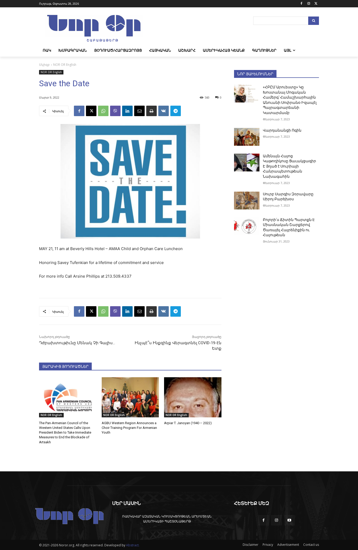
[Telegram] (175, 111)
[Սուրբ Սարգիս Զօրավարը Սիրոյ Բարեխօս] (246, 200)
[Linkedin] (127, 111)
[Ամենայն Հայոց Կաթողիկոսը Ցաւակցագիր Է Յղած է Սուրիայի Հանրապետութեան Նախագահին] (246, 162)
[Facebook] (302, 4)
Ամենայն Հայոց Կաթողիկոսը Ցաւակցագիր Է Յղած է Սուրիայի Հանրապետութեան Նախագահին (289, 166)
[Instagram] (309, 4)
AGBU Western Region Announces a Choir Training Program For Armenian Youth (129, 427)
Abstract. (132, 545)
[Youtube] (289, 520)
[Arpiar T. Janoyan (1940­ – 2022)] (192, 397)
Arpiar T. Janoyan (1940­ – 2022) (188, 423)
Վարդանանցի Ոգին (282, 130)
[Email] (139, 111)
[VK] (163, 111)
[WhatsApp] (103, 111)
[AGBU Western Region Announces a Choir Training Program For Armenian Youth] (130, 397)
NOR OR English (64, 64)
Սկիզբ (44, 64)
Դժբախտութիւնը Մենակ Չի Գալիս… (77, 343)
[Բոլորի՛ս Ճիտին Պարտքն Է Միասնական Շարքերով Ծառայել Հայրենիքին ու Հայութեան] (246, 226)
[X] (316, 4)
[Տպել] (151, 111)
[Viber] (115, 111)
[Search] (313, 21)
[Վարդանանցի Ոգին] (246, 137)
